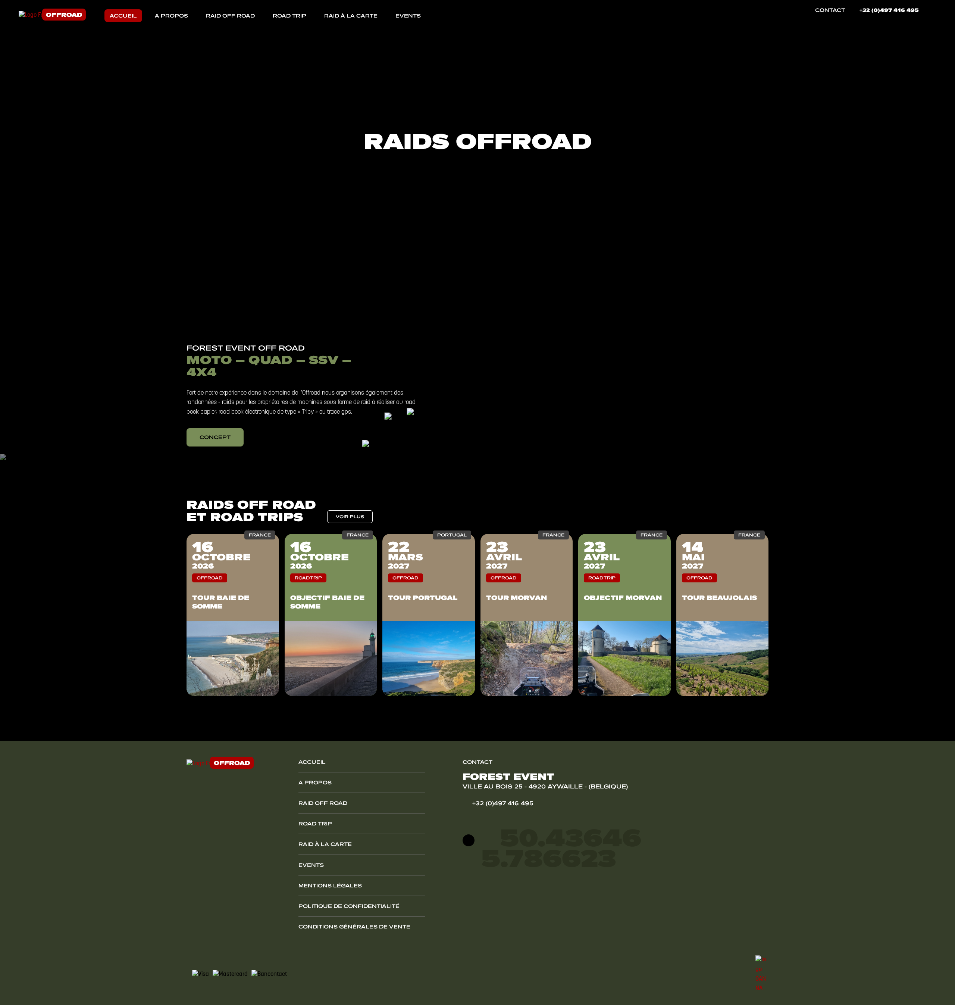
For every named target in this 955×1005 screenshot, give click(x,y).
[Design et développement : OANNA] (761, 974)
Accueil (123, 16)
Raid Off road (230, 16)
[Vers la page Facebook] (930, 10)
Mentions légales (330, 885)
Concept (215, 437)
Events (408, 16)
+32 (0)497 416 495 (889, 10)
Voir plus (350, 516)
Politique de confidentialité (349, 906)
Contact (830, 10)
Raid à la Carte (351, 16)
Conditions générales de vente (354, 926)
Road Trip (289, 16)
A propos (171, 16)
